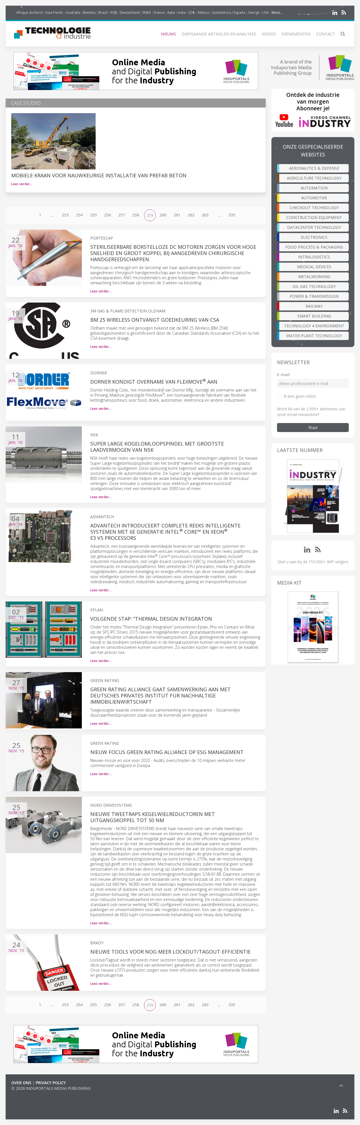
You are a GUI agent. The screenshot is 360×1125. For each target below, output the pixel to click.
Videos (269, 34)
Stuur (313, 427)
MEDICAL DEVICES (314, 266)
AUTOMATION (314, 188)
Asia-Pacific (54, 12)
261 (177, 215)
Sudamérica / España (228, 12)
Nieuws (168, 34)
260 (162, 215)
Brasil (102, 12)
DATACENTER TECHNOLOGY (314, 227)
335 (231, 215)
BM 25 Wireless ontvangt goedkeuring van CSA (154, 319)
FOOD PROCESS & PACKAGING (314, 247)
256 (107, 215)
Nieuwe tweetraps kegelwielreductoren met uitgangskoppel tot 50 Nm (152, 817)
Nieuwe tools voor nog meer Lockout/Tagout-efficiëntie (170, 951)
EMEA (147, 12)
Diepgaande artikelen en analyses (219, 34)
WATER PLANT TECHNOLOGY (314, 335)
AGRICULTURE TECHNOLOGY (314, 178)
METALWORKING (314, 276)
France (159, 12)
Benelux (89, 12)
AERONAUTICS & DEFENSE (314, 168)
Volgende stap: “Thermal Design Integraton (151, 618)
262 (191, 215)
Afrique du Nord (29, 12)
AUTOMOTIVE (314, 197)
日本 (191, 12)
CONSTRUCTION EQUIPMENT (314, 217)
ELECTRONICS (314, 237)
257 (121, 215)
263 (205, 215)
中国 (113, 12)
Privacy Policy (51, 1082)
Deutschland (130, 12)
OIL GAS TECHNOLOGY (314, 286)
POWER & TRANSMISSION (314, 296)
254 (79, 215)
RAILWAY (314, 306)
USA (265, 12)
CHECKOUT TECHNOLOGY (314, 207)
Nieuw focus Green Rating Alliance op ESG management (167, 752)
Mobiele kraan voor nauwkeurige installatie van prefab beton (98, 175)
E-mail (283, 374)
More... (277, 12)
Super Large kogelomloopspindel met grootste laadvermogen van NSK (157, 446)
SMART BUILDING (314, 316)
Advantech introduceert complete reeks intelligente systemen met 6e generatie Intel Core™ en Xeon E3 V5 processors (165, 531)
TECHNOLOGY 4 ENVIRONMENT (314, 325)
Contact (325, 34)
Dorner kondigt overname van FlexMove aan (153, 381)
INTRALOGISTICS (314, 257)
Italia (171, 12)
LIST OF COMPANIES (30, 1094)
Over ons (21, 1082)
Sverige (254, 12)
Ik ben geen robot (300, 396)
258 (135, 215)
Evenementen (296, 34)
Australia (73, 12)
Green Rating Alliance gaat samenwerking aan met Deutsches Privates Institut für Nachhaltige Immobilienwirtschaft (160, 695)
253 (65, 215)
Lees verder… (21, 184)
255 (93, 215)
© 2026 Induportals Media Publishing (51, 1088)
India (182, 12)
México (203, 12)
